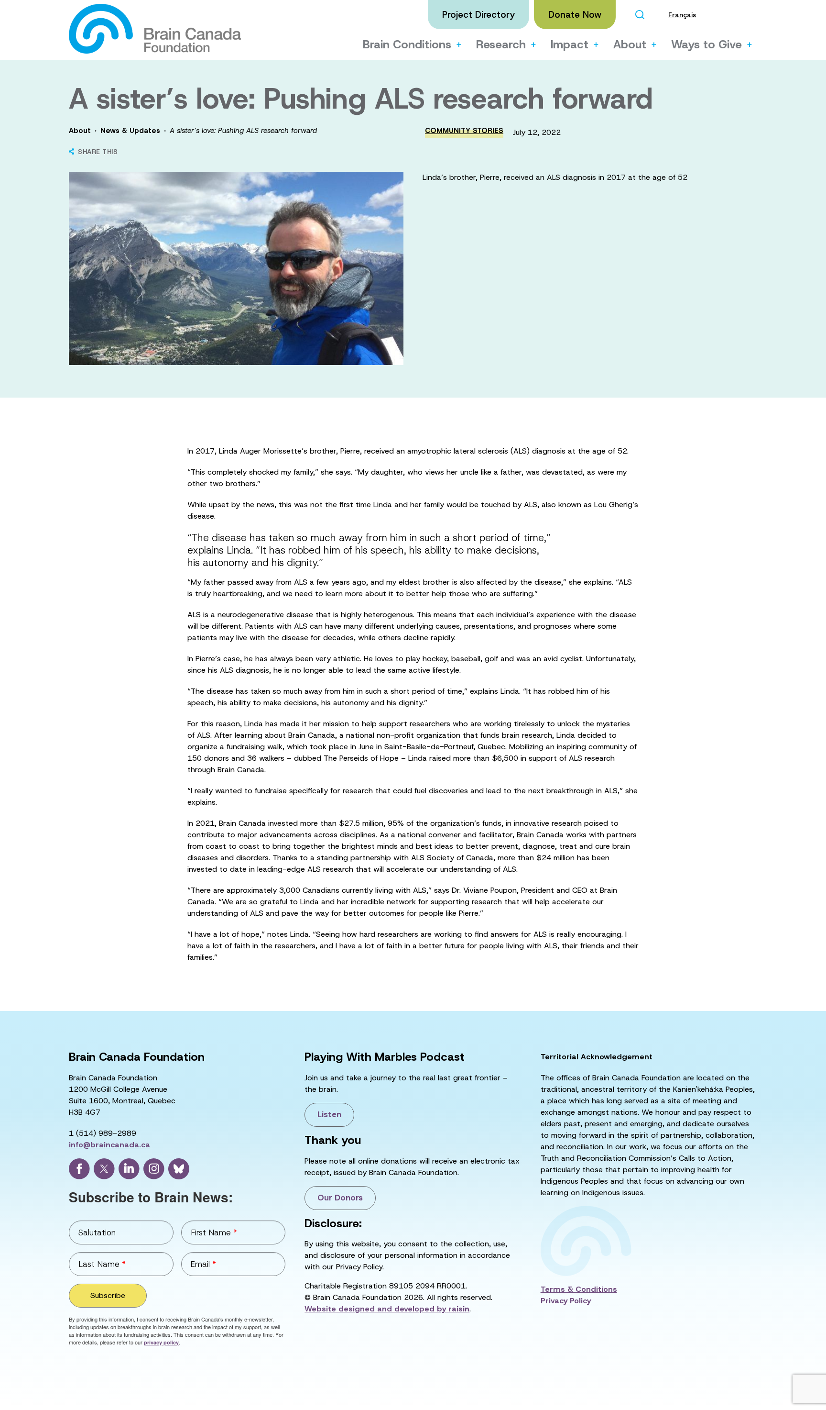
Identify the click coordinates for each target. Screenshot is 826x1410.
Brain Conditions (407, 44)
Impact (569, 44)
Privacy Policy (566, 1301)
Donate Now (574, 15)
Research (501, 44)
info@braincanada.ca (109, 1145)
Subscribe (107, 1295)
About (629, 44)
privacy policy (161, 1342)
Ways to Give (706, 44)
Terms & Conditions (579, 1289)
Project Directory (478, 15)
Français (682, 14)
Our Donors (340, 1197)
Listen (329, 1114)
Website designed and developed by (386, 1309)
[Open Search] (639, 14)
